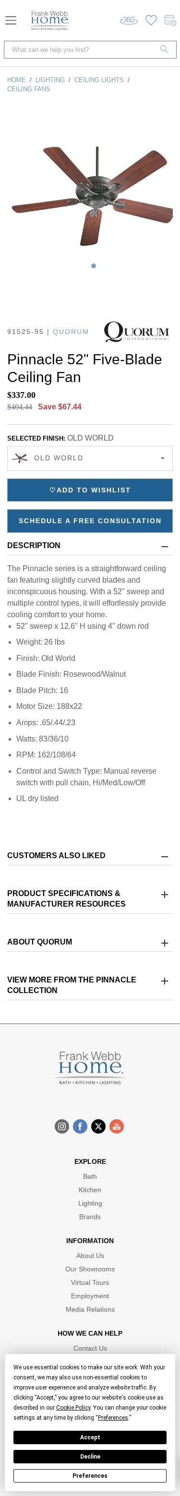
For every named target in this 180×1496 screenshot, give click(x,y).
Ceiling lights (99, 80)
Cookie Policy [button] (73, 1407)
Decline (90, 1456)
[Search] (165, 50)
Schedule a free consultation (90, 521)
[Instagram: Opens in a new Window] (62, 1126)
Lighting (50, 80)
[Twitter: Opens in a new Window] (98, 1126)
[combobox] (90, 458)
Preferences (90, 1475)
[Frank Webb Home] (49, 20)
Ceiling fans (28, 89)
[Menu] (11, 20)
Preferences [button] (113, 1417)
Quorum (71, 331)
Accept (90, 1437)
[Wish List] (151, 20)
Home (16, 80)
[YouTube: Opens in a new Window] (116, 1126)
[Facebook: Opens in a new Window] (80, 1126)
